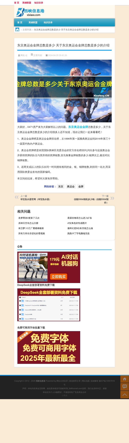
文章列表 (27, 29)
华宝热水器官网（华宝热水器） (35, 199)
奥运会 (78, 127)
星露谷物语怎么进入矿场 (79, 217)
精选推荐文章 (75, 380)
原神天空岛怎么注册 (28, 222)
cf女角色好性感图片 (77, 222)
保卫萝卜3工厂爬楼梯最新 (31, 228)
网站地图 (86, 380)
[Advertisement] (64, 421)
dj (26, 55)
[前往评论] (123, 386)
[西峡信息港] (30, 6)
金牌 (85, 127)
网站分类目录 (62, 380)
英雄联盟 (26, 2)
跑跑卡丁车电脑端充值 (78, 233)
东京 (71, 127)
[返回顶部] (123, 394)
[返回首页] (123, 378)
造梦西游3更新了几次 (28, 217)
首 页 (16, 2)
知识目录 (38, 2)
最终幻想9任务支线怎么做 (80, 228)
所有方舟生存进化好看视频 (31, 233)
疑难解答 (94, 380)
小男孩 (64, 395)
